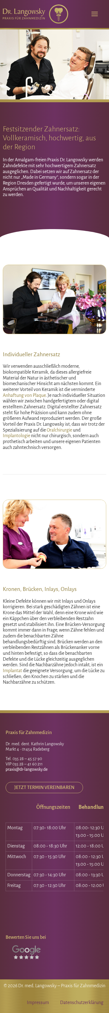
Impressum (38, 1002)
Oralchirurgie (59, 430)
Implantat (12, 670)
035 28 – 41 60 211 (27, 764)
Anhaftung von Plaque (24, 395)
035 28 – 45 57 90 (27, 758)
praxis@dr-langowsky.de (27, 769)
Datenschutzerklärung (81, 1002)
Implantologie (16, 435)
